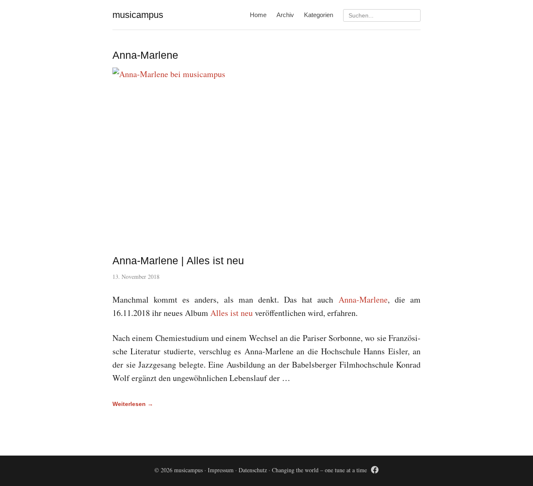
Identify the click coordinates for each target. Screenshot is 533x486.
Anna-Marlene (363, 299)
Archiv (285, 14)
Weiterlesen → (132, 404)
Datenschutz (253, 470)
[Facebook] (375, 471)
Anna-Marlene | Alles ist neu (178, 260)
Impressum (221, 470)
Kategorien (318, 14)
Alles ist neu (231, 312)
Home (258, 14)
